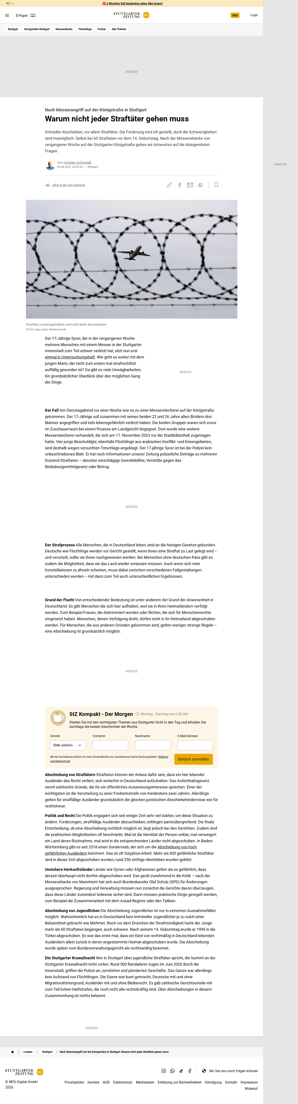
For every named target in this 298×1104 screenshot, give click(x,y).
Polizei (102, 29)
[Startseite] (12, 1052)
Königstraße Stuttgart (37, 29)
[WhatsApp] (172, 1070)
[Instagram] (163, 1070)
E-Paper (22, 16)
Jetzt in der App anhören (68, 185)
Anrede (55, 736)
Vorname (99, 736)
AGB (106, 1082)
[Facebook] (190, 1070)
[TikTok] (181, 1070)
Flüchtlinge (85, 29)
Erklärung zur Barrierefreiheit (179, 1082)
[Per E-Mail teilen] (190, 185)
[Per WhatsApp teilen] (200, 185)
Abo (235, 15)
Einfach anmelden (193, 759)
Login (254, 15)
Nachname (142, 736)
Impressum (249, 1082)
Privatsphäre (74, 1082)
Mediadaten (145, 1082)
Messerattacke (64, 29)
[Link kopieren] (169, 185)
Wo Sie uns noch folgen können (233, 1071)
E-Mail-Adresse (188, 736)
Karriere (93, 1082)
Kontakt (231, 1082)
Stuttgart (13, 29)
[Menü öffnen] (7, 15)
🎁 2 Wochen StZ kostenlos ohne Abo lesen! (132, 3)
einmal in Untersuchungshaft (70, 357)
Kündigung (213, 1082)
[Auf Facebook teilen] (179, 185)
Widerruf (251, 1089)
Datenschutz (122, 1082)
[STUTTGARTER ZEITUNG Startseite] (131, 15)
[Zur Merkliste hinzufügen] (215, 185)
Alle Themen (119, 29)
